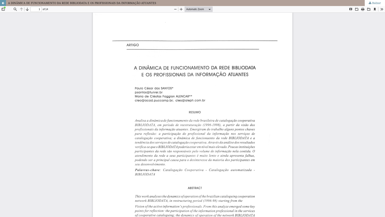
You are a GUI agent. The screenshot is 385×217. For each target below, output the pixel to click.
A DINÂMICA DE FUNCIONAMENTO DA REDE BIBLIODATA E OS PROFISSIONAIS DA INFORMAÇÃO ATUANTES (82, 3)
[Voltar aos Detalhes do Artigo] (3, 3)
